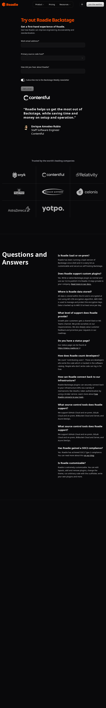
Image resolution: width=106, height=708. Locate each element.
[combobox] (53, 58)
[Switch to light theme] (82, 4)
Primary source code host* (32, 54)
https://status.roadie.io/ (68, 348)
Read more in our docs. (81, 284)
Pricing (52, 4)
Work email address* (30, 41)
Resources (64, 4)
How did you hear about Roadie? (35, 67)
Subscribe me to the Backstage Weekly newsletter (47, 80)
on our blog (89, 455)
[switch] (23, 80)
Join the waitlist (95, 4)
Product (38, 4)
